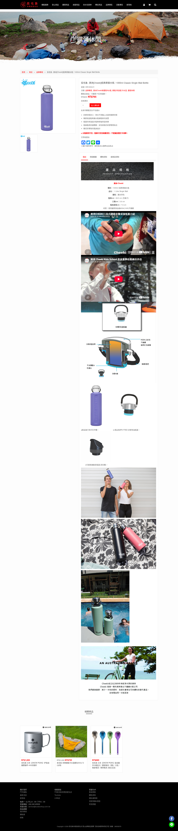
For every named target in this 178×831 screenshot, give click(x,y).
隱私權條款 (93, 798)
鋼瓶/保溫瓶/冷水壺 (119, 90)
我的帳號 (23, 811)
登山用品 (55, 4)
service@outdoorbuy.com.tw (39, 806)
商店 (30, 72)
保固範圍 (93, 157)
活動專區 (119, 4)
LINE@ (57, 798)
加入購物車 (95, 105)
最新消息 (23, 795)
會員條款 (92, 792)
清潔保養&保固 (94, 801)
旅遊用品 (76, 4)
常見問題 (92, 804)
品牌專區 (109, 4)
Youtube (57, 795)
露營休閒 (131, 90)
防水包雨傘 (87, 4)
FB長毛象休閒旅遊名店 (63, 792)
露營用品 (65, 4)
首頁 (23, 72)
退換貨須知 (115, 157)
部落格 (129, 4)
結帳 (21, 817)
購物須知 (103, 157)
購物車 (22, 814)
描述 (84, 157)
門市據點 (23, 792)
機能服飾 (45, 4)
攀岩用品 (98, 4)
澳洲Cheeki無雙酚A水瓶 (102, 90)
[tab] (84, 157)
